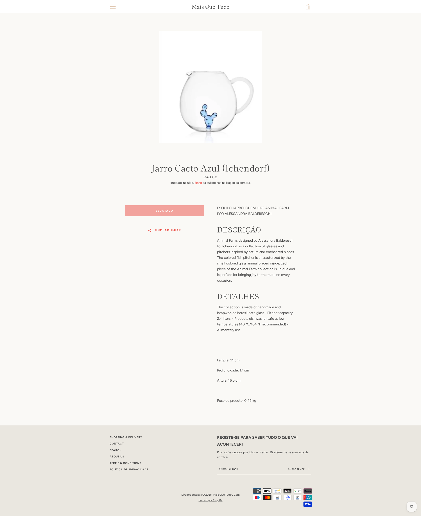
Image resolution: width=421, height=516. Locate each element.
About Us (117, 456)
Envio (198, 183)
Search (116, 450)
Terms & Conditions (125, 463)
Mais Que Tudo (210, 7)
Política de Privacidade (129, 469)
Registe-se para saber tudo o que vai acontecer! (257, 441)
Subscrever (296, 469)
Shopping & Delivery (126, 437)
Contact (117, 443)
